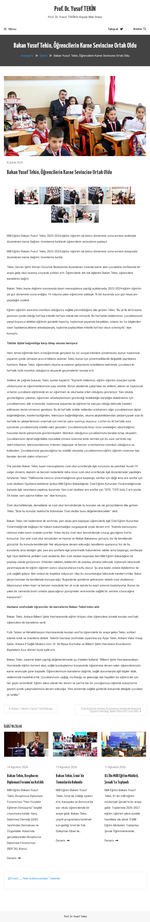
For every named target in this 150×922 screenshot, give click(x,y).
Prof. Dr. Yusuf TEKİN (75, 9)
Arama (137, 28)
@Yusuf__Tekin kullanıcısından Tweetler (34, 878)
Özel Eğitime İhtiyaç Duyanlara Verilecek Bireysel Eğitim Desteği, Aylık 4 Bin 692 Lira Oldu (111, 710)
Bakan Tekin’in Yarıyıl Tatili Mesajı (32, 708)
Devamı (12, 858)
